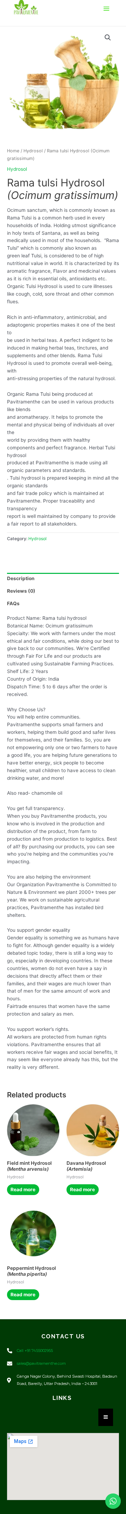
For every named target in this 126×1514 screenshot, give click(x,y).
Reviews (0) (21, 591)
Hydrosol (33, 150)
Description (21, 578)
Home (13, 150)
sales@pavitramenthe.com (41, 1363)
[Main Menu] (106, 9)
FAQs (13, 603)
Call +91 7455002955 (35, 1350)
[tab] (63, 579)
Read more (22, 1189)
